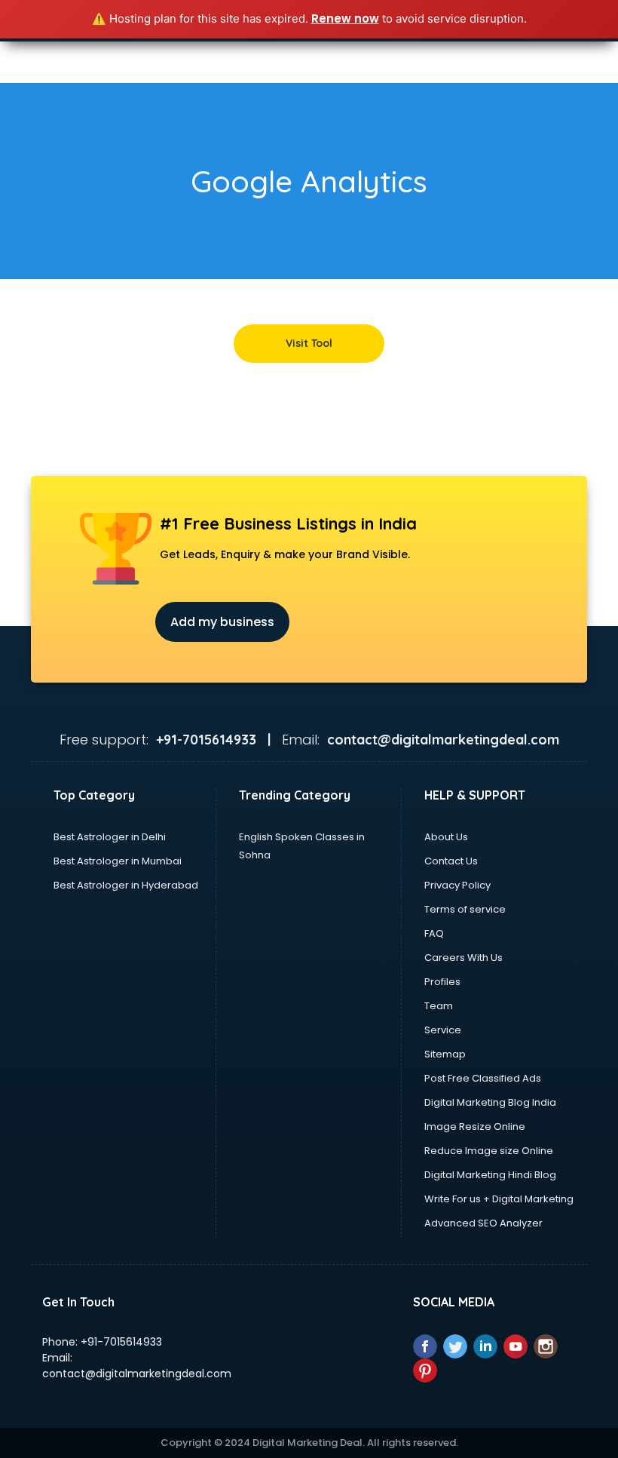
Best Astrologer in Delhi (110, 837)
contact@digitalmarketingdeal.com (136, 1373)
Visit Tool (309, 343)
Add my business (222, 622)
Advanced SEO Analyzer (483, 1223)
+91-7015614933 (121, 1341)
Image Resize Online (474, 1126)
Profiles (442, 982)
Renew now (345, 18)
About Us (446, 837)
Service (442, 1030)
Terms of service (465, 909)
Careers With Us (463, 957)
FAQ (434, 933)
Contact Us (451, 861)
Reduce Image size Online (488, 1150)
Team (438, 1006)
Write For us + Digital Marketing (499, 1199)
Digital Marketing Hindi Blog (490, 1175)
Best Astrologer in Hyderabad (126, 885)
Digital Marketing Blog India (490, 1102)
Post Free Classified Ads (482, 1078)
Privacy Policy (457, 885)
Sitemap (445, 1054)
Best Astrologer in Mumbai (118, 861)
